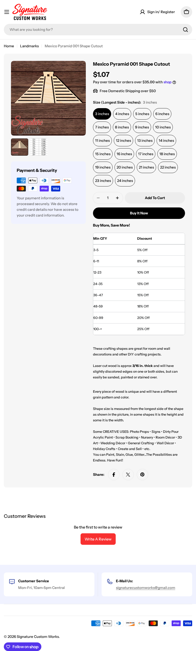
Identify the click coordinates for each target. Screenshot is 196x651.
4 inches (122, 113)
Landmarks (29, 46)
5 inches (142, 113)
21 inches (146, 167)
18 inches (167, 154)
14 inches (166, 140)
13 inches (144, 140)
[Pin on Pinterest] (142, 474)
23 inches (103, 180)
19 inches (102, 167)
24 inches (125, 180)
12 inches (123, 140)
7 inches (102, 127)
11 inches (102, 140)
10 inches (163, 127)
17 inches (145, 154)
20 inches (125, 167)
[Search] (185, 29)
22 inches (168, 167)
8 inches (122, 127)
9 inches (142, 127)
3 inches (102, 113)
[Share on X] (128, 474)
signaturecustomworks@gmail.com (145, 587)
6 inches (162, 113)
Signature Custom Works (38, 636)
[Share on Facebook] (114, 474)
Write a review (98, 539)
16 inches (124, 154)
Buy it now (139, 213)
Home (9, 46)
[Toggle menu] (7, 12)
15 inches (102, 154)
